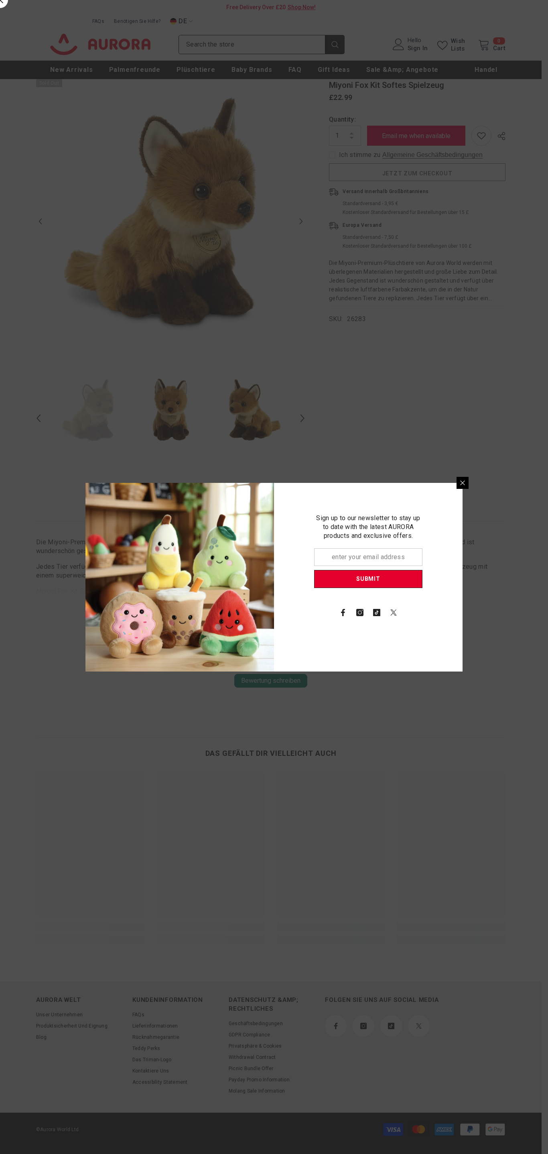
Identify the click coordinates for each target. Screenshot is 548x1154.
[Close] (463, 483)
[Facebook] (343, 612)
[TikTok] (376, 612)
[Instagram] (359, 612)
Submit (368, 579)
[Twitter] (393, 612)
